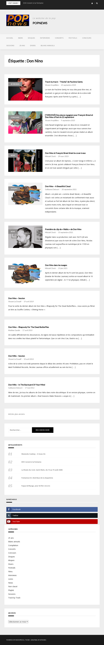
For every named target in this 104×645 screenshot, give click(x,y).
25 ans (22, 45)
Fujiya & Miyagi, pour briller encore (35, 486)
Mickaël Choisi (50, 156)
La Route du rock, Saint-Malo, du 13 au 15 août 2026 (41, 470)
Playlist (11, 590)
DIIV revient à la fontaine (33, 3)
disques (11, 560)
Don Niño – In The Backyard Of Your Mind (26, 385)
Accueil (9, 38)
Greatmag (34, 640)
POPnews (40, 23)
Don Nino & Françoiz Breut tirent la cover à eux (65, 153)
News (20, 38)
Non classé (12, 586)
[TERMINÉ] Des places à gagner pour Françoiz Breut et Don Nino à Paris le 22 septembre (69, 116)
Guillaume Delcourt (52, 189)
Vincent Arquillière (52, 85)
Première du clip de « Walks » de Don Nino (63, 229)
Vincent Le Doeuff (14, 302)
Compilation (13, 545)
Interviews (45, 38)
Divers (33, 45)
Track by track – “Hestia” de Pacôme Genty (64, 82)
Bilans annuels (48, 45)
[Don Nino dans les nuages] (25, 272)
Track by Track (14, 597)
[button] (92, 3)
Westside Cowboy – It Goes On (33, 454)
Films (10, 571)
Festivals (73, 38)
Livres (10, 579)
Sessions (10, 45)
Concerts (59, 38)
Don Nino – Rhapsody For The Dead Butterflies (28, 327)
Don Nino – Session (16, 298)
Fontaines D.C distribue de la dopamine (37, 478)
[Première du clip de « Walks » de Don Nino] (25, 237)
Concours (86, 38)
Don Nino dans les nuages (56, 265)
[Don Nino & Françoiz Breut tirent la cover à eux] (25, 160)
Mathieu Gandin (14, 330)
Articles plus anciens (16, 414)
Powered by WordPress (15, 640)
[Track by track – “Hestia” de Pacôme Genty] (25, 89)
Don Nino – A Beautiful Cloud (58, 186)
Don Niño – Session (16, 356)
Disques (31, 38)
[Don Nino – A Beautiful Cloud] (25, 194)
